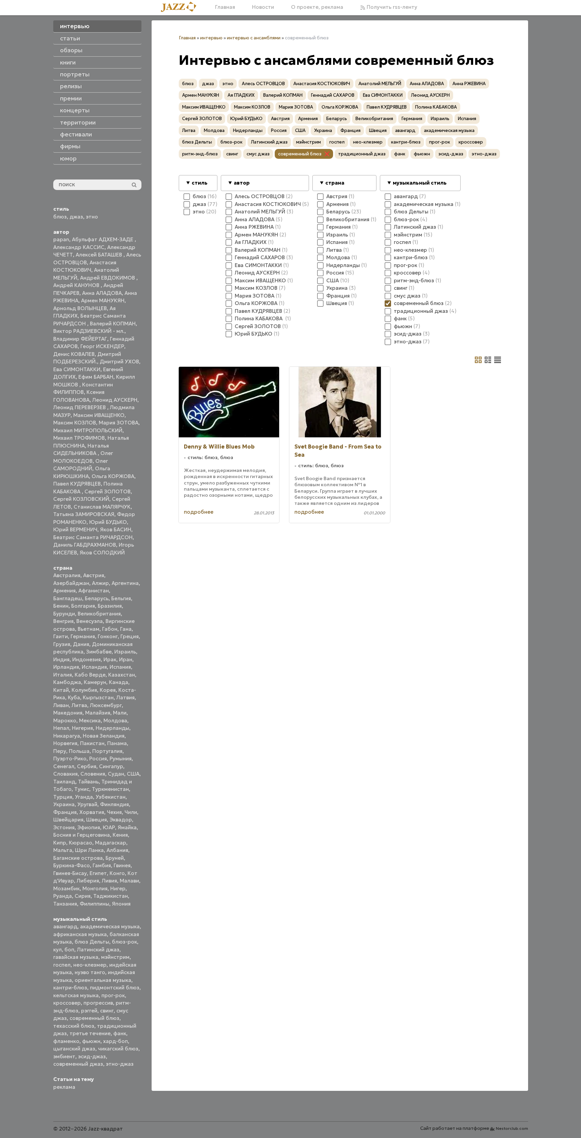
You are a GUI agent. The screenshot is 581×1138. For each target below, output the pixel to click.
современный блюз (94, 1018)
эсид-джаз (92, 1056)
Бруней (114, 858)
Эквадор (121, 819)
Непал (61, 728)
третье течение (90, 1033)
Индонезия (86, 659)
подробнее (198, 512)
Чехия (114, 812)
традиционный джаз (362, 154)
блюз (60, 216)
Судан (116, 774)
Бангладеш (67, 598)
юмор (68, 158)
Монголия (95, 888)
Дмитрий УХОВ (119, 361)
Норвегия (65, 743)
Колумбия (84, 690)
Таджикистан (110, 896)
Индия (61, 659)
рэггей (89, 1010)
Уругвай (87, 804)
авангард (65, 926)
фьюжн (91, 1041)
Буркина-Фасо (71, 865)
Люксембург (106, 705)
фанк (119, 1033)
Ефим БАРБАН (95, 377)
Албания (117, 850)
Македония (67, 712)
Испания (120, 667)
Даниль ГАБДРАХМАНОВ (84, 545)
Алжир (100, 583)
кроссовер (67, 1003)
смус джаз (258, 154)
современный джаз (78, 1064)
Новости (263, 7)
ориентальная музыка (103, 980)
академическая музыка (110, 926)
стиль (200, 182)
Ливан (61, 705)
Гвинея (122, 865)
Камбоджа (67, 682)
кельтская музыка (76, 995)
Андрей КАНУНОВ (77, 285)
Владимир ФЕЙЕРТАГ (80, 339)
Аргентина (125, 583)
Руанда (62, 896)
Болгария (83, 606)
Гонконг (108, 636)
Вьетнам (88, 629)
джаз (76, 216)
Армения (64, 590)
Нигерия (82, 728)
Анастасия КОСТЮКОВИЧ (321, 84)
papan (61, 239)
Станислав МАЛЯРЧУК (102, 507)
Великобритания (99, 613)
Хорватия (91, 812)
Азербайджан (71, 583)
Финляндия (114, 804)
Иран (125, 659)
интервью (211, 38)
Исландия (94, 667)
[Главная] (181, 7)
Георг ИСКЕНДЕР (102, 346)
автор (242, 182)
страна (334, 182)
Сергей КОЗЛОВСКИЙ (81, 499)
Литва (79, 705)
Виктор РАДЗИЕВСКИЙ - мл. (88, 331)
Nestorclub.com (512, 1128)
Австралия (66, 575)
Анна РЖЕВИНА (469, 84)
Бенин (61, 606)
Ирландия (66, 667)
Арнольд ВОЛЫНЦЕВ (80, 308)
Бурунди (64, 613)
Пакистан (92, 743)
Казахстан (121, 674)
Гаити (60, 636)
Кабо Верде (90, 674)
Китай (61, 690)
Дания (81, 644)
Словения (92, 774)
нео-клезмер (89, 965)
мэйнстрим (115, 957)
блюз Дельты (92, 941)
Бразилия (110, 606)
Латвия (125, 697)
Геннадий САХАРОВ (332, 95)
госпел (62, 965)
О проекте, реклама (317, 7)
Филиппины (94, 903)
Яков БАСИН (115, 529)
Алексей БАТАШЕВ (99, 254)
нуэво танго (90, 972)
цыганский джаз (74, 1048)
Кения (120, 835)
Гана (126, 629)
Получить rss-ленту (391, 7)
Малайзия (97, 712)
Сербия (86, 766)
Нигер (117, 888)
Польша (79, 751)
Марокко (64, 720)
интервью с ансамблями (253, 38)
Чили (130, 812)
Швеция (96, 819)
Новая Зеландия (103, 736)
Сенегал (63, 766)
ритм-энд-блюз (200, 154)
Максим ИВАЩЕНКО (98, 415)
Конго (117, 873)
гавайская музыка (75, 957)
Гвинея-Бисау (70, 873)
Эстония (64, 827)
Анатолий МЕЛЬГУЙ (380, 84)
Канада (118, 682)
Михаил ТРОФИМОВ (79, 438)
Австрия (93, 575)
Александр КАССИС (78, 247)
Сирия (83, 896)
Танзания (65, 903)
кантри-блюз (70, 987)
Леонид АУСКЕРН (114, 400)
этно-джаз (120, 1064)
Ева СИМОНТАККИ (76, 369)
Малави (129, 880)
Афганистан (93, 590)
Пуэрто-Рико (69, 758)
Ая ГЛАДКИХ (241, 95)
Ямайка (127, 827)
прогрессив (98, 1003)
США (133, 774)
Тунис (81, 789)
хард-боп (115, 1041)
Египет (98, 873)
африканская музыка (80, 934)
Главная (225, 7)
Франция (65, 812)
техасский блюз (73, 1026)
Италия (62, 674)
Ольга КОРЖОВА (113, 476)
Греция (129, 636)
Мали (120, 712)
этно (92, 216)
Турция (62, 797)
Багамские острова (78, 858)
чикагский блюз (118, 1048)
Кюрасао (80, 842)
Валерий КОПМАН (113, 323)
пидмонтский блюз (114, 987)
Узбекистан (110, 797)
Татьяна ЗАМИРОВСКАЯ (83, 514)
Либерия (88, 880)
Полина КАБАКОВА (436, 107)
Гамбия (102, 865)
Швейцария (68, 819)
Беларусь (97, 598)
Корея (108, 690)
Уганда (84, 797)
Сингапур (111, 766)
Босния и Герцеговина (81, 835)
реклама (64, 1087)
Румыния (121, 758)
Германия (83, 636)
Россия (98, 758)
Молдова (115, 720)
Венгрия (63, 621)
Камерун (95, 682)
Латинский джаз (98, 949)
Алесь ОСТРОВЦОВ (263, 84)
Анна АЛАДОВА (102, 293)
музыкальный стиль (420, 182)
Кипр (59, 842)
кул (57, 949)
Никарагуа (66, 736)
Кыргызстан (98, 697)
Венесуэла (89, 621)
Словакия (65, 774)
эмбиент (64, 1056)
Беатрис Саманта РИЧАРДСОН (93, 537)
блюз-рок (124, 941)
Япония (121, 903)
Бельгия (121, 598)
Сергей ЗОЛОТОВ (107, 491)
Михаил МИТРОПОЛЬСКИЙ (87, 430)
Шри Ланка (89, 850)
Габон (109, 629)
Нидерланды (112, 728)
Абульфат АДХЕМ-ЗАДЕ (103, 239)
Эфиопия (88, 827)
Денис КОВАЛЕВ (74, 354)
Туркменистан (110, 789)
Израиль (125, 651)
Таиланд (64, 781)
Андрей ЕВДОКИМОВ (108, 277)
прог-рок (113, 995)
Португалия (107, 751)
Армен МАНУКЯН (102, 300)
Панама (117, 743)
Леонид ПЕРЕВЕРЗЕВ (80, 407)
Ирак (109, 659)
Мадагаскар (110, 842)
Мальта (62, 850)
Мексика (90, 720)
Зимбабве (99, 651)
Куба (74, 697)
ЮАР (109, 827)
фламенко (66, 1041)
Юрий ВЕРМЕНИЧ (75, 529)
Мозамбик (66, 888)
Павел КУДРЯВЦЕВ (77, 483)
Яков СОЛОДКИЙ (102, 552)
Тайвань (88, 781)
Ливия (109, 880)
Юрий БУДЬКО (108, 522)
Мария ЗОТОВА (118, 422)
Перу (59, 751)
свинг (107, 1010)
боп (69, 949)
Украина (64, 804)
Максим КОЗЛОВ (74, 422)
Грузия (61, 644)
